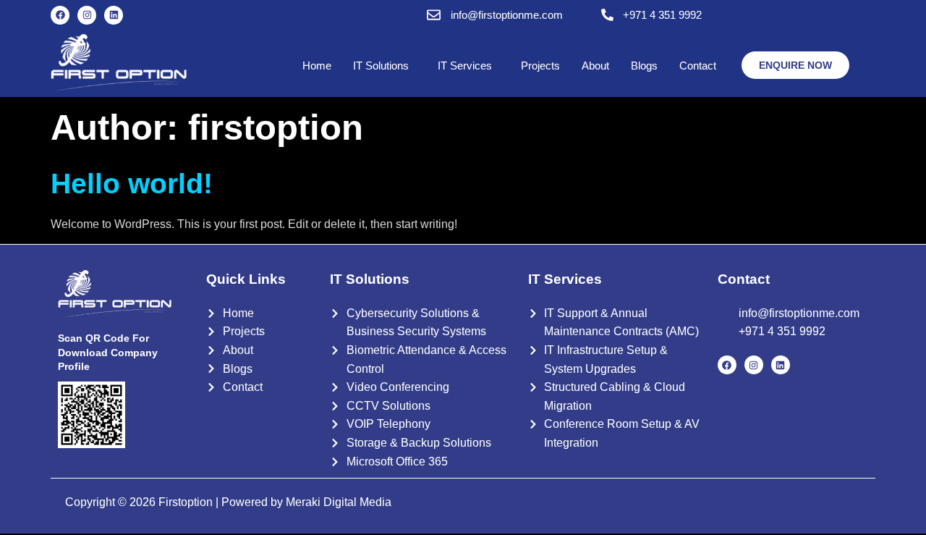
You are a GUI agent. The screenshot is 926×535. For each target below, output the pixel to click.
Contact (697, 65)
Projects (540, 65)
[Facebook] (60, 15)
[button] (384, 65)
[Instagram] (86, 15)
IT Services (465, 65)
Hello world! (132, 183)
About (595, 65)
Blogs (644, 65)
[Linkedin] (113, 15)
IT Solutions (381, 65)
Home (316, 65)
